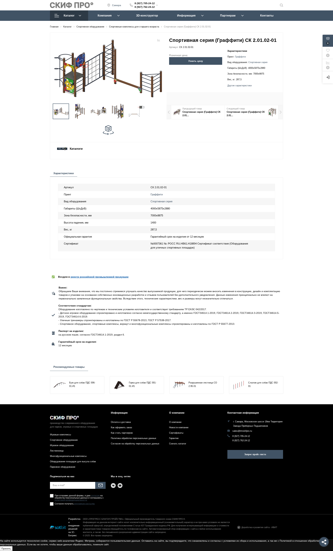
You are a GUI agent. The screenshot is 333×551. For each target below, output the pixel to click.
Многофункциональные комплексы (68, 456)
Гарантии (173, 438)
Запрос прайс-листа (255, 454)
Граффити (240, 57)
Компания (105, 15)
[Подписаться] (100, 485)
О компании (176, 412)
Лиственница (56, 450)
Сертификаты (176, 433)
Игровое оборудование (62, 445)
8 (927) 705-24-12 (145, 3)
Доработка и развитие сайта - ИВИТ (259, 527)
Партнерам (228, 15)
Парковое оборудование (62, 467)
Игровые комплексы (60, 434)
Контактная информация (243, 412)
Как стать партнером (122, 433)
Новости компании (178, 427)
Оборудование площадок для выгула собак (73, 461)
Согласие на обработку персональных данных (135, 443)
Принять (6, 548)
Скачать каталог (177, 443)
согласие (95, 496)
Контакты (267, 15)
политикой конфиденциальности (71, 500)
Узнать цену (195, 61)
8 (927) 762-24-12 (145, 7)
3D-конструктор (147, 15)
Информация (186, 15)
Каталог (69, 15)
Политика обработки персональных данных (133, 438)
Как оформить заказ (121, 427)
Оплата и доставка (121, 422)
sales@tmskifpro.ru (242, 431)
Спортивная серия (257, 62)
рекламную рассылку (84, 504)
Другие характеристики (239, 85)
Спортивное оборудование (64, 440)
